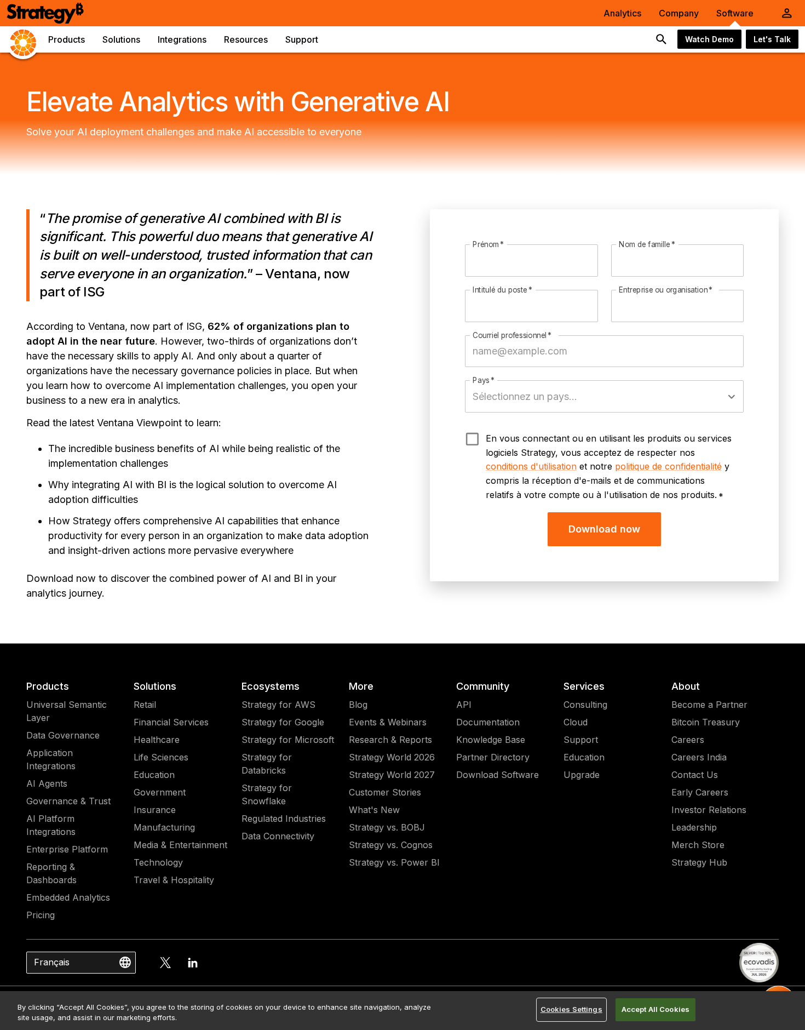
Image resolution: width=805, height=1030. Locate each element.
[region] (402, 1010)
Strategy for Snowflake (267, 794)
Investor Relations (708, 809)
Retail (145, 704)
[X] (165, 963)
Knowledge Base (490, 739)
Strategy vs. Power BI (394, 862)
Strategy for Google (283, 722)
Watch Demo (709, 39)
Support (581, 739)
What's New (374, 809)
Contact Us (694, 774)
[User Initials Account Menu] (786, 13)
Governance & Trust (68, 801)
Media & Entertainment (180, 844)
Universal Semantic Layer (66, 711)
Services (584, 686)
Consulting (585, 704)
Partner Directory (493, 757)
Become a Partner (709, 704)
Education (154, 774)
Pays (484, 380)
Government (160, 792)
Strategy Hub (699, 862)
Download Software (497, 774)
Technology (158, 862)
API (464, 704)
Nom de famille (647, 244)
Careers (687, 739)
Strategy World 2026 (392, 757)
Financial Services (171, 722)
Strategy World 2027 (392, 774)
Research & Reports (390, 739)
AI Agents (46, 783)
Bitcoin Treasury (705, 722)
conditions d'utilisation (531, 466)
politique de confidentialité (668, 466)
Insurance (155, 809)
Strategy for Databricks (267, 764)
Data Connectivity (278, 836)
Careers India (699, 757)
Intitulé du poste (503, 289)
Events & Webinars (388, 722)
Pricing (40, 914)
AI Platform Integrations (51, 825)
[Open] (731, 396)
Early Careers (699, 792)
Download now (604, 529)
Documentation (488, 722)
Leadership (694, 827)
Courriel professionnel (512, 335)
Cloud (576, 722)
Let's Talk (772, 39)
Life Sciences (161, 757)
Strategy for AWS (278, 704)
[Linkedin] (193, 963)
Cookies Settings (571, 1009)
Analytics (622, 13)
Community (482, 686)
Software (735, 13)
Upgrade (582, 774)
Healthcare (157, 739)
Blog (358, 704)
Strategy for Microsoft (288, 739)
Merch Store (698, 844)
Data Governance (63, 735)
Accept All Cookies (655, 1009)
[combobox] (596, 396)
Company (679, 13)
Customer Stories (385, 792)
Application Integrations (51, 759)
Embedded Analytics (68, 897)
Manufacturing (164, 827)
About (685, 686)
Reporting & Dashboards (51, 873)
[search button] (661, 39)
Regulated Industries (284, 818)
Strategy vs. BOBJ (387, 827)
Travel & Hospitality (174, 879)
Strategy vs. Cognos (391, 844)
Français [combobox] (52, 962)
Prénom (488, 244)
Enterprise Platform (67, 849)
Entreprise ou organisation (666, 289)
